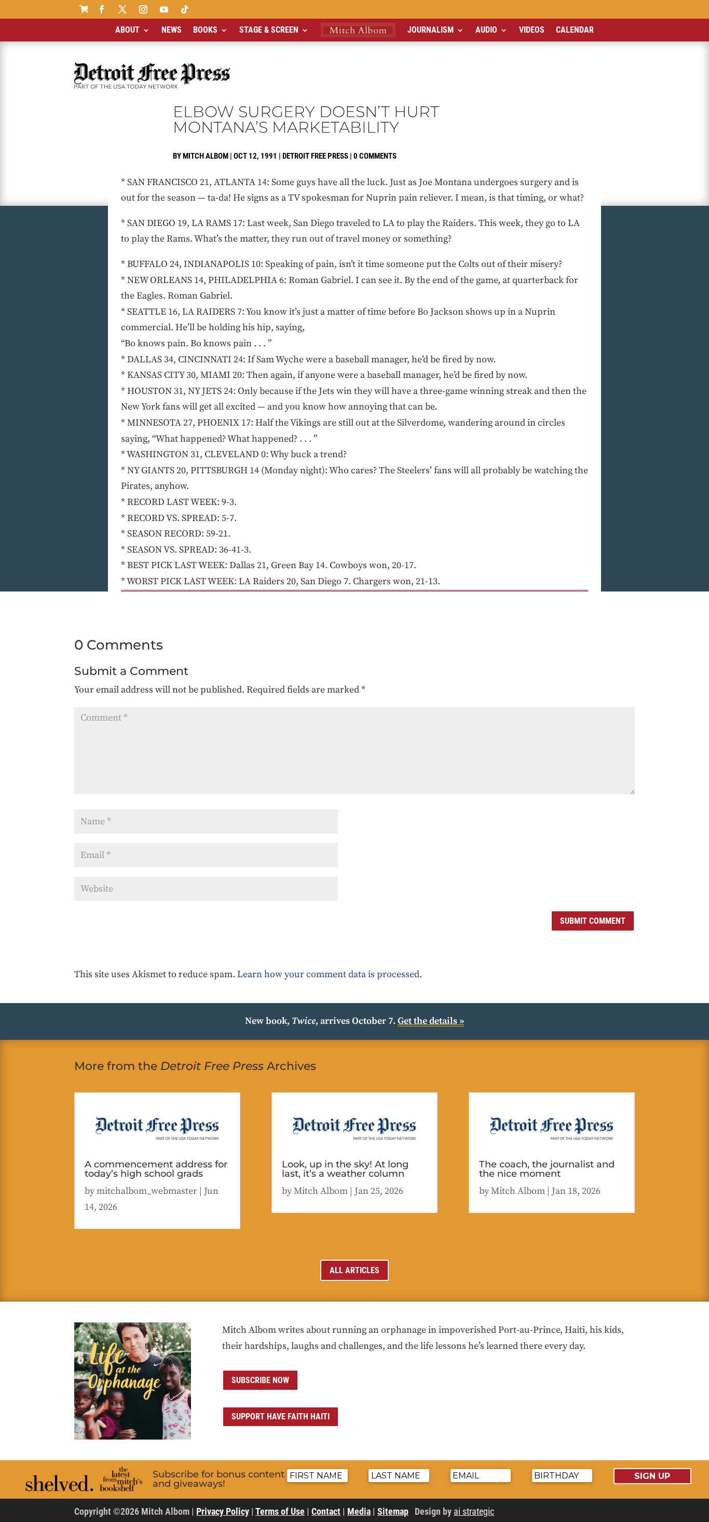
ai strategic (474, 1511)
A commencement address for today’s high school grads (156, 1169)
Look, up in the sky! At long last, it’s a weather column (345, 1169)
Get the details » (431, 1021)
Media (359, 1511)
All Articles (354, 1270)
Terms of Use (280, 1511)
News (171, 30)
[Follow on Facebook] (101, 9)
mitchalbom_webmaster (147, 1191)
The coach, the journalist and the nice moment (547, 1169)
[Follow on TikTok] (184, 9)
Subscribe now (260, 1380)
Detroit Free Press (315, 156)
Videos (531, 30)
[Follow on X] (122, 9)
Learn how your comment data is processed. (329, 974)
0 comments (375, 156)
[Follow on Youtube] (164, 9)
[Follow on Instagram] (143, 9)
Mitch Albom (205, 156)
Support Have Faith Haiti (280, 1416)
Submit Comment (592, 921)
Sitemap (392, 1511)
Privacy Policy (222, 1511)
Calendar (575, 30)
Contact (325, 1511)
